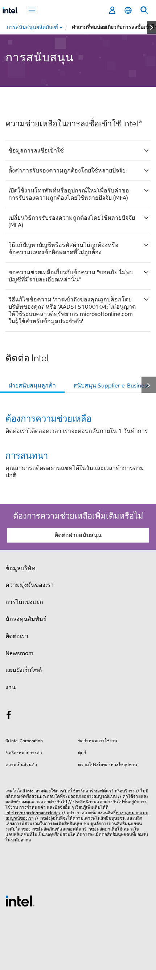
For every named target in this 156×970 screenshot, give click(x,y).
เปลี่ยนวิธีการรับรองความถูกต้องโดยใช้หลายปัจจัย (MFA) (71, 221)
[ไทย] (128, 10)
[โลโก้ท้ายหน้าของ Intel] (19, 900)
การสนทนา (26, 455)
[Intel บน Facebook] (9, 716)
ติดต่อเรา (16, 636)
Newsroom (19, 653)
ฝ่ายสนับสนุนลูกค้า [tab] (32, 385)
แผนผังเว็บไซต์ (23, 670)
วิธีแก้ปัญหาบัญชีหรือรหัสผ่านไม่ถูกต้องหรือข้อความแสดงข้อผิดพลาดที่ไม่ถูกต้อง (63, 249)
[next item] (151, 27)
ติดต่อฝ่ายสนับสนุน (78, 535)
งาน (10, 687)
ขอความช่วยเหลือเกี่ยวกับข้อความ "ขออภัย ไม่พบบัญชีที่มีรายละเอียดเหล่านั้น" (71, 276)
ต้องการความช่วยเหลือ (48, 418)
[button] (78, 448)
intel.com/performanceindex (33, 812)
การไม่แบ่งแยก (24, 602)
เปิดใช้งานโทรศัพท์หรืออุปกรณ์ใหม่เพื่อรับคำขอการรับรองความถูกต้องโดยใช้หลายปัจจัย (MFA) (68, 194)
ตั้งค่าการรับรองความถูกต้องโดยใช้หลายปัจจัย (67, 170)
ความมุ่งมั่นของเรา (29, 585)
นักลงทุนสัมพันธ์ (26, 619)
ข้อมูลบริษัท (20, 568)
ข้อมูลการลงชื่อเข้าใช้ (36, 150)
